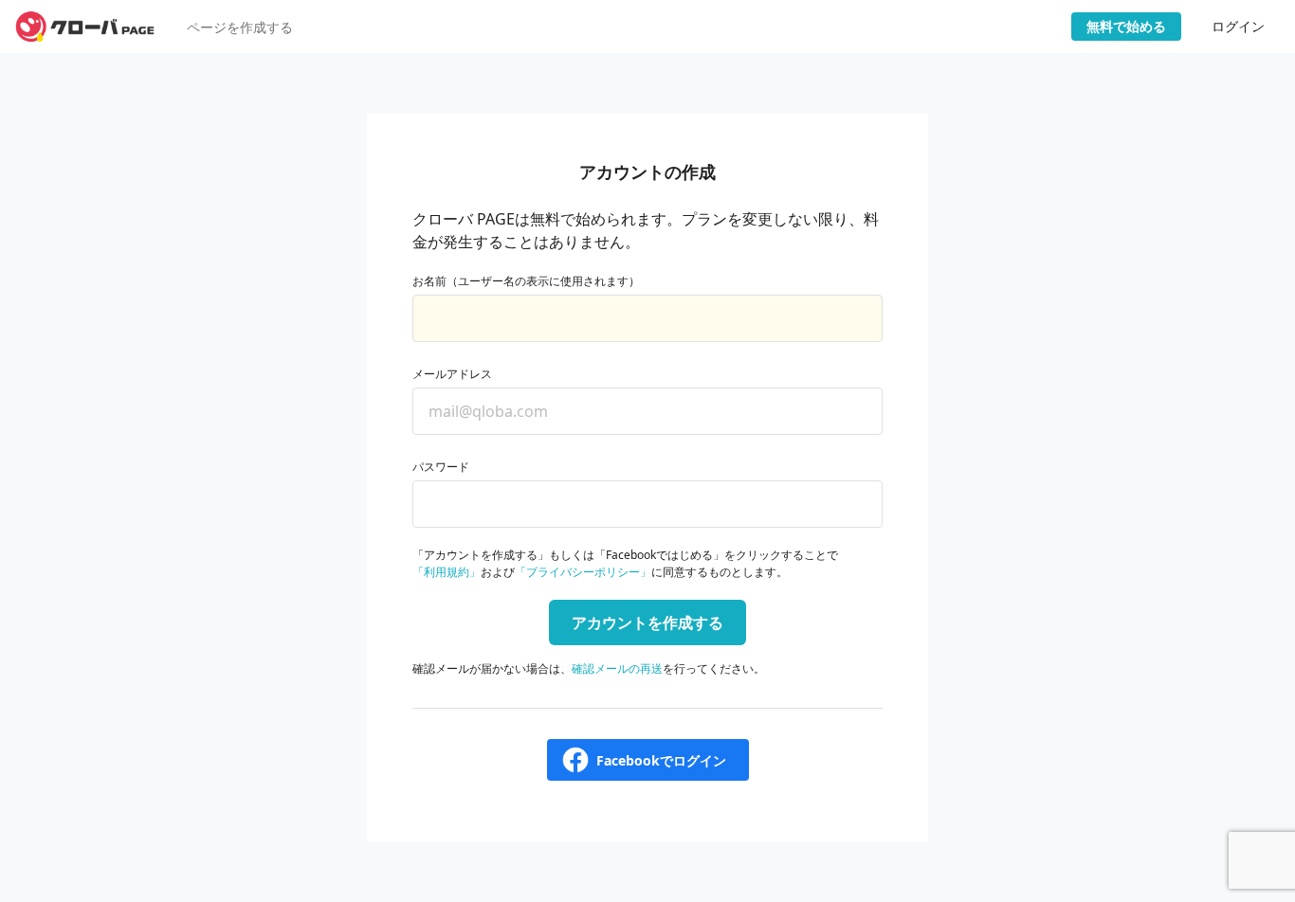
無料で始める (1126, 26)
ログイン (1238, 26)
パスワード (440, 467)
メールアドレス (452, 374)
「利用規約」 (446, 572)
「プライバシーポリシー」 (583, 572)
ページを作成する (240, 27)
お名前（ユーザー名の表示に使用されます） (526, 281)
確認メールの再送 (617, 668)
